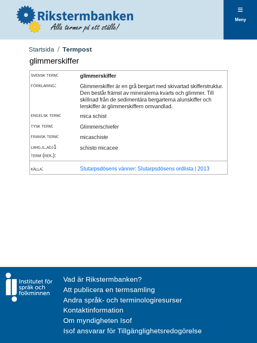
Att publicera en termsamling (109, 289)
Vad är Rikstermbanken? (102, 279)
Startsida (41, 49)
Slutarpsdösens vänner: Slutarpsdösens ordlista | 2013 (144, 169)
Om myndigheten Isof (97, 320)
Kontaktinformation (93, 310)
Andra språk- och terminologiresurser (122, 300)
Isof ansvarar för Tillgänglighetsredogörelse (132, 331)
